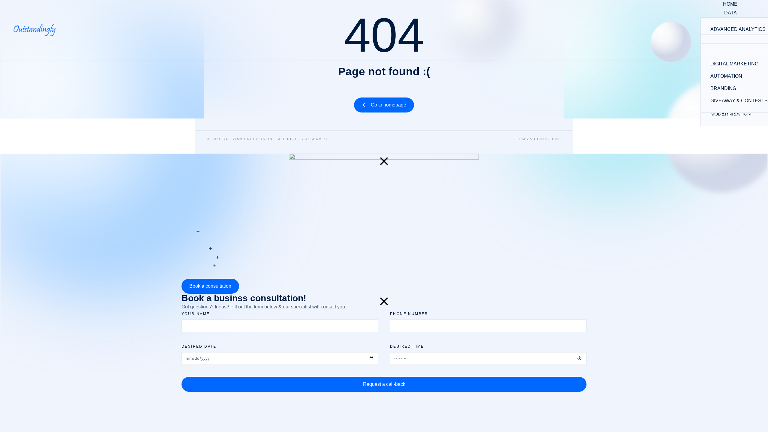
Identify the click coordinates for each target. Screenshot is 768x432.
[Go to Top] (755, 419)
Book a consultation (210, 286)
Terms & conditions (537, 139)
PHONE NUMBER (409, 314)
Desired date (199, 346)
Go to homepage (388, 104)
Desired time (407, 346)
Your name (196, 314)
